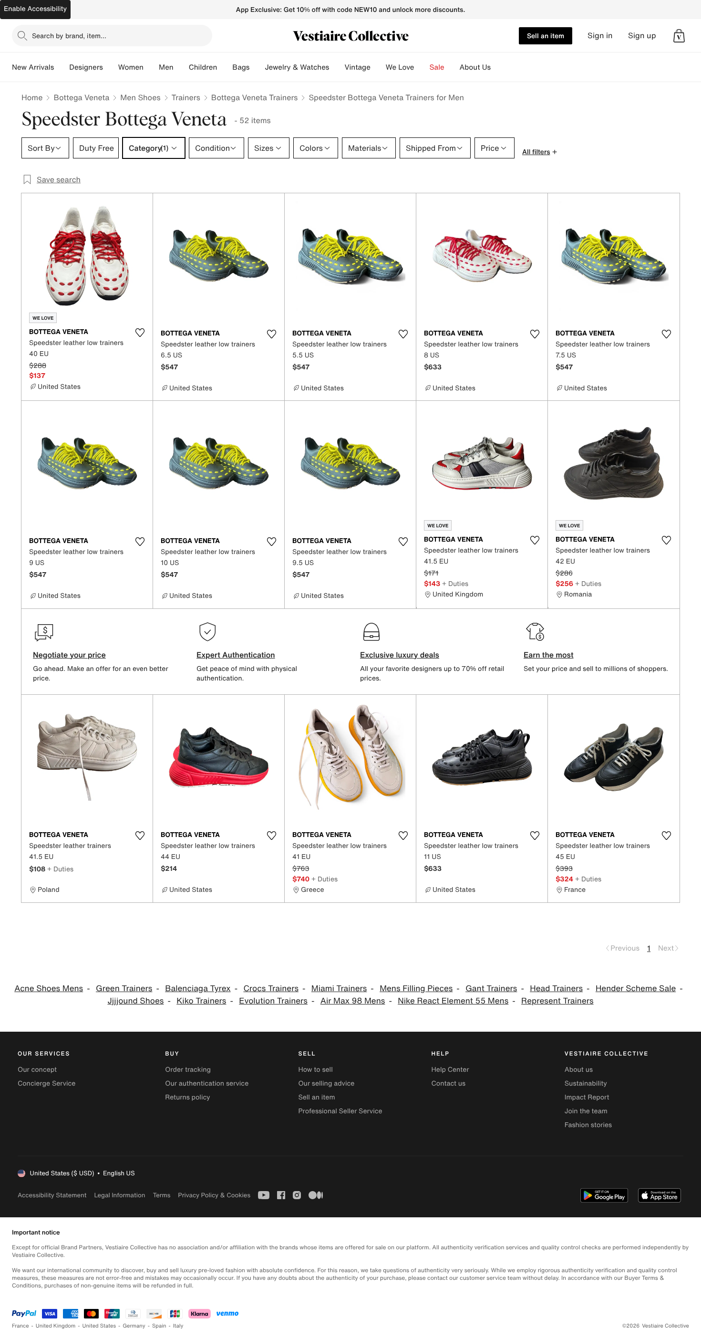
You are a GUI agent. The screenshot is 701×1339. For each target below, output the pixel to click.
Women (131, 67)
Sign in (600, 36)
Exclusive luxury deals (399, 654)
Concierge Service (46, 1083)
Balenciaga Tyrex (197, 988)
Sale (437, 67)
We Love (400, 67)
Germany (134, 1325)
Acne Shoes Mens (48, 988)
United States (99, 1325)
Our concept (37, 1070)
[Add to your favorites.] (139, 332)
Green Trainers (124, 988)
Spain (159, 1325)
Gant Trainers (491, 988)
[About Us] (498, 67)
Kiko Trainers (201, 1001)
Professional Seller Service (340, 1111)
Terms (161, 1195)
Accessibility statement (52, 1195)
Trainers (186, 97)
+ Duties (455, 583)
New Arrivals (33, 67)
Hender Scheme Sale (636, 988)
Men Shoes (140, 97)
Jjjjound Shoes (135, 1001)
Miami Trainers (339, 988)
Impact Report (587, 1097)
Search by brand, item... (69, 36)
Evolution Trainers (273, 1001)
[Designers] (110, 67)
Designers (86, 67)
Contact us (449, 1083)
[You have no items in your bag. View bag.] (679, 35)
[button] (679, 35)
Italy (178, 1325)
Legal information (119, 1195)
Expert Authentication (235, 654)
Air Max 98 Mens (352, 1001)
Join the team (586, 1111)
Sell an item (545, 36)
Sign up (642, 36)
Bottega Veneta (81, 97)
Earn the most (549, 654)
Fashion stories (588, 1125)
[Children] (224, 67)
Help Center (450, 1070)
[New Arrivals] (61, 67)
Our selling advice (326, 1083)
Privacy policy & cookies (214, 1195)
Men (166, 67)
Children (203, 67)
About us (579, 1070)
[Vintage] (378, 67)
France (20, 1325)
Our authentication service (206, 1083)
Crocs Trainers (271, 988)
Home (31, 97)
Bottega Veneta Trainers (254, 97)
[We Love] (422, 67)
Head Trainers (556, 988)
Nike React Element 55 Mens (453, 1001)
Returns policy (187, 1097)
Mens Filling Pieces (416, 988)
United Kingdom (56, 1325)
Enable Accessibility (35, 9)
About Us (475, 67)
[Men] (181, 67)
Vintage (357, 67)
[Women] (151, 67)
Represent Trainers (557, 1001)
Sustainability (586, 1083)
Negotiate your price (69, 654)
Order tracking (188, 1070)
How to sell (315, 1070)
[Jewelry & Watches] (336, 67)
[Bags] (257, 67)
